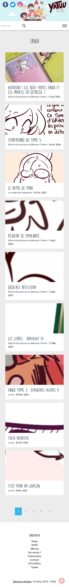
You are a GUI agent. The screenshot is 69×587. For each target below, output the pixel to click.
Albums (34, 548)
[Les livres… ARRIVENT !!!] (34, 318)
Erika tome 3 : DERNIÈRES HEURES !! (33, 390)
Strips (34, 541)
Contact (34, 559)
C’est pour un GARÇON (24, 486)
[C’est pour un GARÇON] (34, 466)
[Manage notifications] (62, 580)
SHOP (34, 545)
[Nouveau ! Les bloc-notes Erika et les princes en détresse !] (34, 67)
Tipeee (34, 567)
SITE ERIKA (34, 563)
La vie (11, 394)
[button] (24, 25)
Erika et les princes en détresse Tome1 (27, 96)
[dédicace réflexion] (34, 267)
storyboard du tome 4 (24, 140)
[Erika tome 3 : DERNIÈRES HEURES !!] (34, 370)
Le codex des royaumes (20, 192)
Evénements (34, 556)
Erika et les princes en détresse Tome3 (27, 240)
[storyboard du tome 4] (34, 120)
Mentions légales (22, 581)
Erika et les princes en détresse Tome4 (27, 144)
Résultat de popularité (24, 236)
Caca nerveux (18, 438)
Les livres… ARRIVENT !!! (26, 338)
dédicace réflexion (22, 287)
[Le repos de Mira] (34, 168)
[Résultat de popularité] (34, 216)
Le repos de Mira (20, 188)
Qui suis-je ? (34, 552)
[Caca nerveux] (34, 418)
